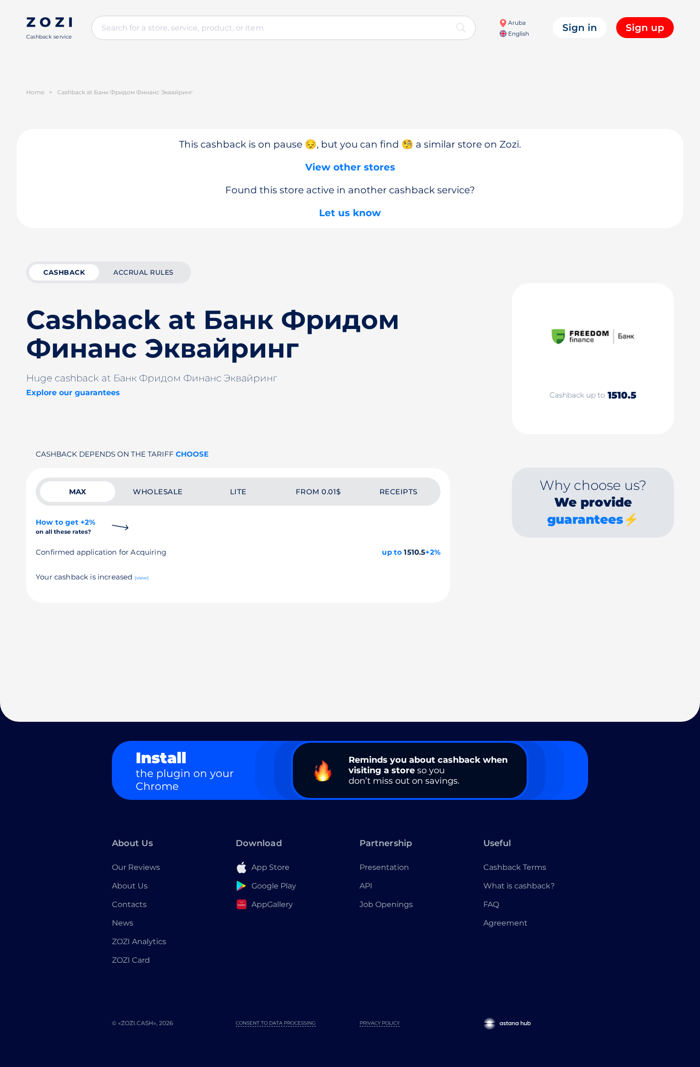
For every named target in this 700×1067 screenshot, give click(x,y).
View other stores (350, 167)
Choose (192, 454)
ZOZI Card (131, 960)
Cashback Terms (514, 867)
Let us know (350, 213)
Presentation (384, 867)
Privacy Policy (380, 1023)
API (366, 885)
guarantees (585, 519)
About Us (130, 885)
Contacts (129, 904)
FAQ (491, 904)
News (122, 922)
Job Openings (386, 904)
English (518, 33)
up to (392, 552)
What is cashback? (519, 885)
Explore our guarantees (73, 392)
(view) (142, 578)
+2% (432, 552)
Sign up (645, 27)
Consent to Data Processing (276, 1023)
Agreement (505, 922)
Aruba (516, 22)
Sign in (579, 27)
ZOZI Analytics (139, 941)
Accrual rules (143, 272)
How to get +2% (65, 526)
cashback (64, 272)
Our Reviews (136, 867)
